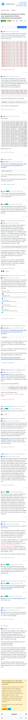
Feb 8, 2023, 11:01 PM (17, 596)
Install (25, 5)
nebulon (4, 191)
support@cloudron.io (18, 598)
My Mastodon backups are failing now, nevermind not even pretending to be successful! (14, 165)
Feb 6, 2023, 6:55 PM (14, 223)
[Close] (25, 681)
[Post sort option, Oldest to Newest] (2, 27)
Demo (17, 5)
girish (3, 204)
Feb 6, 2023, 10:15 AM (17, 204)
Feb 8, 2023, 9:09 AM (14, 456)
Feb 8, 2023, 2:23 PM (18, 583)
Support (9, 20)
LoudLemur (4, 628)
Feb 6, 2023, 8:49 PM (17, 408)
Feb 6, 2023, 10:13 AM (18, 191)
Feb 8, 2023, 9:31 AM (18, 491)
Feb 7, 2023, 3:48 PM (14, 421)
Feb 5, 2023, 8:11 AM (14, 31)
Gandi (9, 184)
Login (9, 709)
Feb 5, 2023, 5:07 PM (14, 76)
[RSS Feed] (2, 23)
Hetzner (13, 184)
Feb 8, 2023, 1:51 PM (14, 523)
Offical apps (23, 2)
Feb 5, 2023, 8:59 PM (17, 161)
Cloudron (4, 184)
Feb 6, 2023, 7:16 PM (17, 328)
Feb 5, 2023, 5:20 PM (14, 116)
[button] (2, 718)
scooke (4, 31)
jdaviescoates (5, 161)
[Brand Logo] (3, 4)
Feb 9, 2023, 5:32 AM (14, 610)
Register (4, 709)
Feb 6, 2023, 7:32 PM (14, 372)
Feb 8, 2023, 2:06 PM (18, 564)
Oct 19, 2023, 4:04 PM (16, 628)
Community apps (21, 4)
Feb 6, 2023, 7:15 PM (14, 277)
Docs (21, 5)
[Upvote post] (24, 72)
